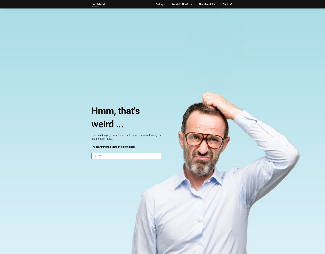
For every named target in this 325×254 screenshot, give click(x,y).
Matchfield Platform (182, 4)
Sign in (226, 4)
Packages (160, 4)
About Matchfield (207, 4)
